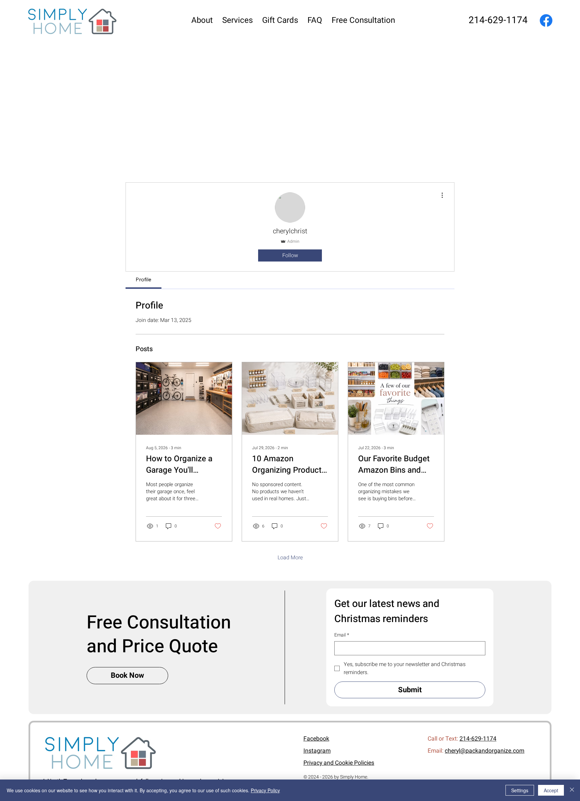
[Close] (572, 790)
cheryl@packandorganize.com (484, 751)
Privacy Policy (265, 790)
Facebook (316, 739)
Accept (551, 790)
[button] (237, 20)
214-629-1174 (498, 20)
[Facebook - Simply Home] (546, 20)
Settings (519, 790)
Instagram (317, 751)
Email (341, 635)
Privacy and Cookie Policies (338, 763)
